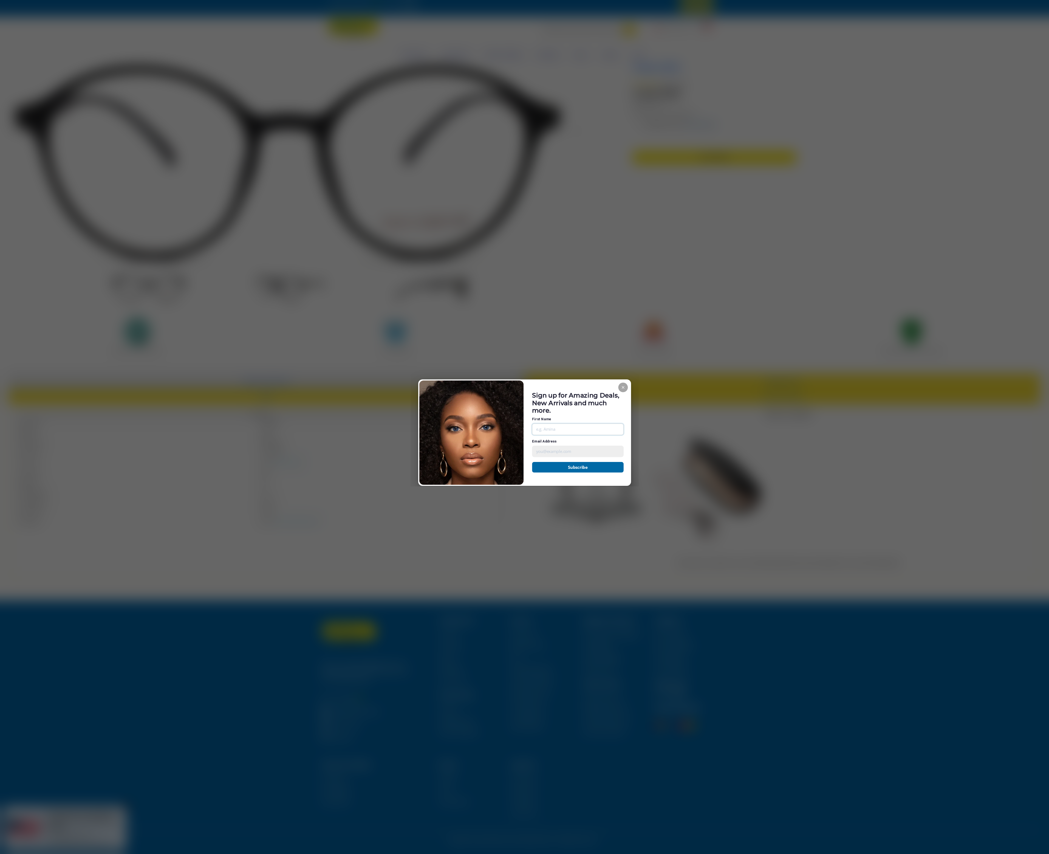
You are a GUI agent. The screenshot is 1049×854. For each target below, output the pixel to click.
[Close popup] (623, 387)
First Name (541, 419)
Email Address (544, 441)
